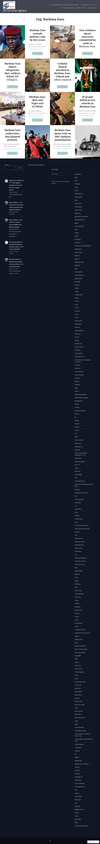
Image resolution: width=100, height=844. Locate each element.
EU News (77, 407)
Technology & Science (80, 730)
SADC (76, 659)
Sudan (76, 724)
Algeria (77, 223)
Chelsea (77, 298)
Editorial (77, 381)
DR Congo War (79, 353)
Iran (76, 496)
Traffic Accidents (79, 744)
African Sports (78, 206)
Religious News (79, 639)
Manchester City (79, 538)
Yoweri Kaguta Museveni (81, 825)
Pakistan (77, 603)
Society (77, 678)
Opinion (77, 600)
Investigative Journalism (81, 492)
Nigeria (77, 580)
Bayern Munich (78, 252)
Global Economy (79, 440)
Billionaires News (79, 262)
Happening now (79, 446)
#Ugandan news (79, 193)
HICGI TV (94, 4)
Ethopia (77, 404)
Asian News (78, 239)
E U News (77, 365)
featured (77, 423)
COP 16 (77, 301)
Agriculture (78, 213)
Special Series (78, 695)
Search (7, 165)
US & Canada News (80, 783)
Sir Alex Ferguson (79, 672)
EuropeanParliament (80, 410)
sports (76, 708)
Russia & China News (80, 646)
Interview (77, 489)
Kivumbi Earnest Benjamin (82, 525)
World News (78, 819)
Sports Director (79, 711)
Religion (77, 636)
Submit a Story (81, 8)
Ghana (76, 436)
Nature (76, 577)
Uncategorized (78, 777)
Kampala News (79, 518)
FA (75, 417)
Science (77, 662)
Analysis (77, 232)
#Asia (76, 177)
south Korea (78, 685)
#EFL (76, 180)
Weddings (77, 806)
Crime (76, 317)
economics (77, 378)
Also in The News (79, 226)
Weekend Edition (79, 809)
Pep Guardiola (78, 610)
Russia (76, 642)
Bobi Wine (77, 265)
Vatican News (78, 796)
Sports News (78, 714)
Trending (77, 751)
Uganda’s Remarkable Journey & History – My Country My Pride (16, 247)
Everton (77, 414)
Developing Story (79, 330)
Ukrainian (77, 770)
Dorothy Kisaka (79, 347)
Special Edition (78, 691)
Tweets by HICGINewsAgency (36, 165)
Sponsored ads (78, 701)
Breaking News (79, 272)
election (77, 391)
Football (77, 430)
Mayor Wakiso (13, 202)
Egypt (76, 388)
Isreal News (78, 502)
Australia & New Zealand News (83, 245)
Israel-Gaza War (79, 499)
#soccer (77, 190)
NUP (76, 587)
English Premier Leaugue (81, 397)
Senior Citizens (78, 668)
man (76, 535)
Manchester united (79, 541)
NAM (76, 567)
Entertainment (78, 401)
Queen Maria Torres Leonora (82, 633)
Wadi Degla (78, 799)
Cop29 (76, 304)
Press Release (78, 623)
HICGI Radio (85, 4)
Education (77, 384)
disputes (77, 340)
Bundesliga (77, 281)
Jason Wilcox (78, 509)
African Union (78, 210)
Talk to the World (79, 727)
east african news (79, 375)
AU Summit (78, 242)
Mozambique (78, 551)
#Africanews (78, 174)
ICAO (76, 477)
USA (76, 790)
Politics (77, 620)
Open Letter (78, 597)
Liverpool (77, 532)
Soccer (76, 675)
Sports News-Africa (80, 717)
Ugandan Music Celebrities (82, 764)
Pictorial (77, 613)
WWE (76, 822)
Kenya (76, 522)
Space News (78, 688)
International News (80, 481)
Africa (76, 200)
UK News (77, 767)
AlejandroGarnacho (80, 219)
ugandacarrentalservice (16, 180)
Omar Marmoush (79, 593)
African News (78, 203)
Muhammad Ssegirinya (81, 558)
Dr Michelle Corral (79, 356)
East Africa (77, 368)
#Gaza (76, 187)
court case (77, 311)
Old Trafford (78, 590)
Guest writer (78, 443)
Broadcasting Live (79, 275)
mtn (76, 554)
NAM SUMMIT (79, 571)
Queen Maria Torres (80, 629)
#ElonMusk (78, 184)
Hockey (77, 468)
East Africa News (79, 371)
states (76, 721)
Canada (77, 291)
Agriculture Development (81, 216)
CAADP (77, 288)
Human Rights (78, 474)
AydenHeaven (78, 249)
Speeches (77, 698)
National (77, 574)
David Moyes (78, 324)
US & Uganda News (80, 786)
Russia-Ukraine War (80, 652)
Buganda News (79, 278)
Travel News (78, 747)
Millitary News (78, 548)
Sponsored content (80, 704)
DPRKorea (77, 350)
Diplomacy (77, 333)
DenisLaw (77, 327)
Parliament (78, 607)
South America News (80, 681)
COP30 (77, 307)
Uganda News (78, 760)
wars (76, 803)
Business (77, 285)
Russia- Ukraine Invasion (81, 649)
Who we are (93, 8)
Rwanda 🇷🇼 (78, 655)
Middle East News (79, 545)
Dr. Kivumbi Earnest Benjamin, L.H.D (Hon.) (64, 4)
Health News (78, 458)
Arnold (76, 236)
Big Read (77, 255)
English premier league (81, 394)
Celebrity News (79, 294)
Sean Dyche (78, 665)
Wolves (77, 812)
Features (77, 427)
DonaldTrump (78, 343)
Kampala (77, 515)
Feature (77, 420)
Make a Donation (68, 8)
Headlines (77, 450)
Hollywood (77, 471)
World (76, 816)
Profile (76, 626)
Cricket (77, 314)
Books (76, 268)
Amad (76, 229)
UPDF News (78, 780)
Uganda (77, 757)
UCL (76, 754)
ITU (76, 505)
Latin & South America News (82, 528)
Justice (76, 512)
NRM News (78, 584)
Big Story (77, 259)
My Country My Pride (80, 561)
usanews (77, 793)
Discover (77, 337)
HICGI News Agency (15, 10)
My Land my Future (80, 564)
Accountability (78, 197)
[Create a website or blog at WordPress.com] (50, 840)
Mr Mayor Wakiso (14, 259)
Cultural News (78, 320)
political (77, 616)
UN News (77, 773)
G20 (76, 433)
